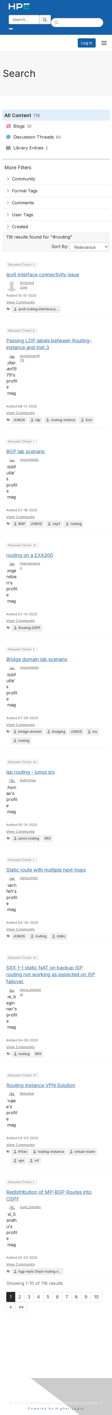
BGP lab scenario (25, 451)
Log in (86, 42)
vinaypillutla (29, 460)
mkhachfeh (29, 878)
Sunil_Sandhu (30, 1207)
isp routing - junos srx (30, 772)
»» (21, 1307)
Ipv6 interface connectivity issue (42, 274)
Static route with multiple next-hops (46, 870)
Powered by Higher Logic (56, 1408)
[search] (45, 19)
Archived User (27, 285)
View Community (20, 302)
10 (96, 1297)
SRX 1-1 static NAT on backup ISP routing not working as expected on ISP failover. (50, 974)
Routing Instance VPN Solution (40, 1085)
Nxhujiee (27, 1093)
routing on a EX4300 (29, 555)
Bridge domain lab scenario (36, 659)
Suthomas (28, 780)
